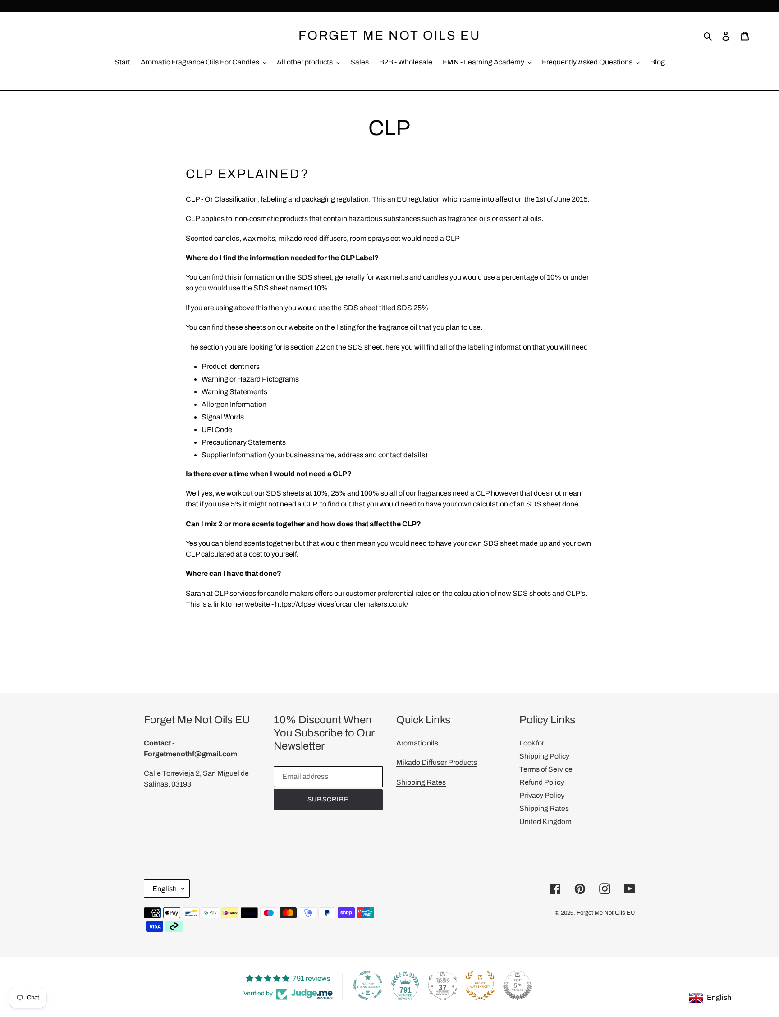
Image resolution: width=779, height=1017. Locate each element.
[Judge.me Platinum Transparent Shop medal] (367, 985)
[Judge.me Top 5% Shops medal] (517, 985)
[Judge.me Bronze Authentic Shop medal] (480, 985)
